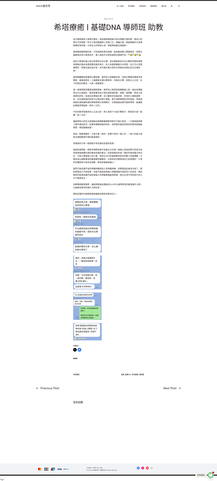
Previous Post (49, 388)
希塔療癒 (135, 375)
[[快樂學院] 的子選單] (146, 6)
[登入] (172, 6)
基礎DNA (128, 375)
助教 (122, 375)
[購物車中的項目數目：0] (179, 6)
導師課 (141, 375)
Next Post (170, 388)
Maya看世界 (43, 6)
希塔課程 (76, 375)
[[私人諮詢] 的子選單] (124, 6)
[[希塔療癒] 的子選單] (135, 6)
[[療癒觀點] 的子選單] (157, 6)
